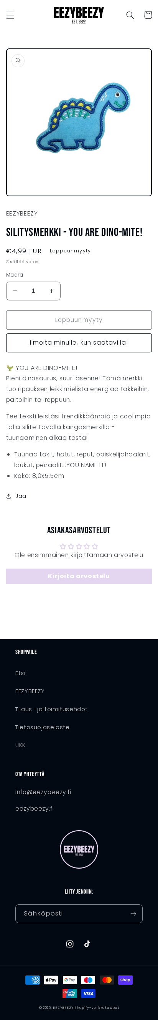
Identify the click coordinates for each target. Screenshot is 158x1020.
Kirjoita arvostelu (79, 576)
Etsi (20, 673)
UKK (20, 745)
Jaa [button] (20, 496)
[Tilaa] (133, 913)
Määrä (14, 275)
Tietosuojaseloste (42, 727)
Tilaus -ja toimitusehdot (51, 709)
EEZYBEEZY (30, 691)
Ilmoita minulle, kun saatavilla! (79, 342)
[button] (10, 15)
